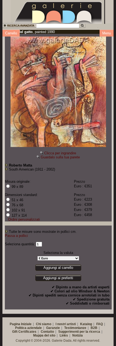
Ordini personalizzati (24, 219)
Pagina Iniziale (21, 324)
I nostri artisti (66, 324)
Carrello (11, 33)
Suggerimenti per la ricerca (79, 332)
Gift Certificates (24, 332)
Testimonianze (75, 328)
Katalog (86, 324)
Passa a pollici (16, 236)
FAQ (99, 324)
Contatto (47, 332)
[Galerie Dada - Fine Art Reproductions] (58, 11)
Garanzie (53, 328)
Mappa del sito (44, 335)
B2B (94, 328)
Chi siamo (43, 324)
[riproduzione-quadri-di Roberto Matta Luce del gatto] (58, 90)
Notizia (77, 335)
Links (64, 335)
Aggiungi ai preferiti (58, 278)
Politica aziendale (28, 328)
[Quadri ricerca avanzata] (19, 26)
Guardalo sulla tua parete (60, 157)
